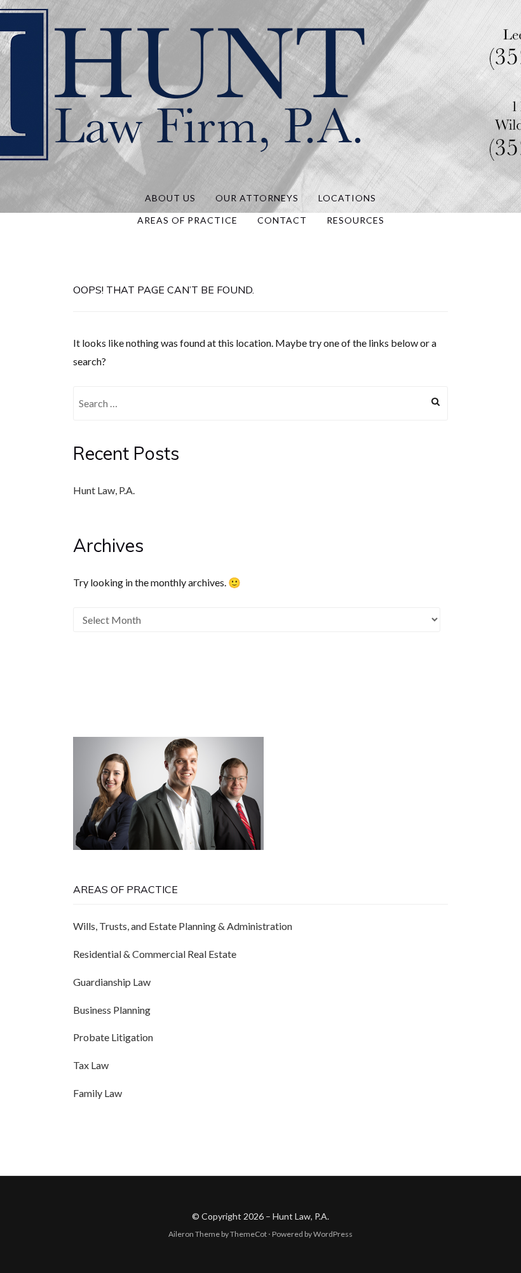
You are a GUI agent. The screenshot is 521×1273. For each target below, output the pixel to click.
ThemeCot (248, 1234)
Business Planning (112, 1010)
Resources (355, 220)
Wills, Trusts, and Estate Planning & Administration (182, 926)
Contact (282, 220)
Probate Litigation (113, 1037)
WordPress (333, 1234)
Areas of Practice (187, 220)
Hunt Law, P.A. (104, 490)
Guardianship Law (112, 982)
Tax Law (91, 1065)
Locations (347, 197)
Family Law (97, 1093)
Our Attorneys (257, 197)
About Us (170, 197)
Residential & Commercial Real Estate (154, 954)
